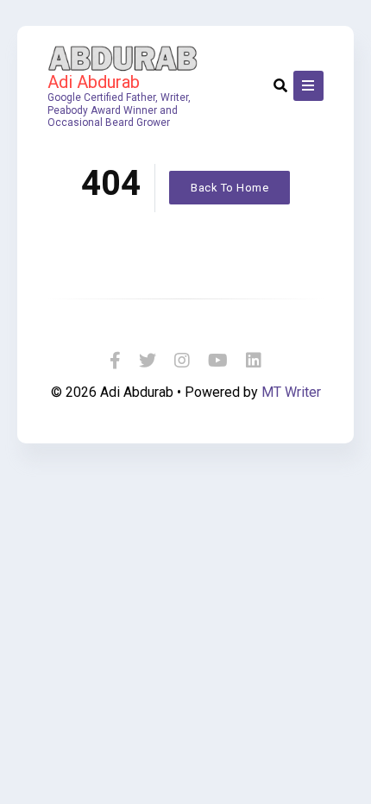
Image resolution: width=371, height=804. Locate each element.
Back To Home (229, 187)
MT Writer (291, 392)
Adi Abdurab (93, 82)
